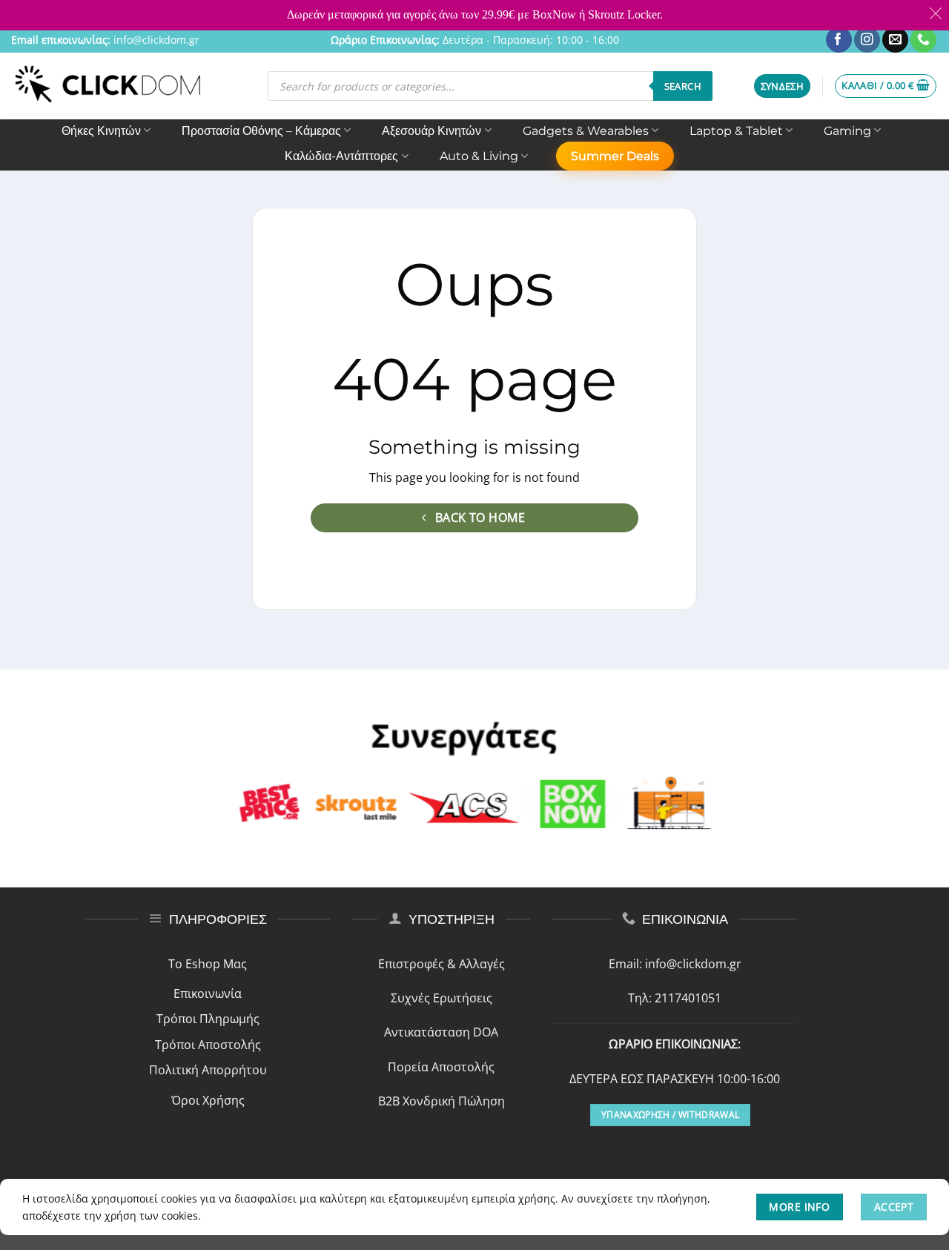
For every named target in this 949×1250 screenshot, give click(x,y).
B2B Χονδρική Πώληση (441, 1101)
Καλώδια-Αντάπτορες (341, 156)
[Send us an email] (895, 40)
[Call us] (923, 40)
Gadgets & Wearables (586, 131)
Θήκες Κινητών (101, 131)
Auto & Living (479, 156)
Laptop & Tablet (736, 131)
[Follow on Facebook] (839, 40)
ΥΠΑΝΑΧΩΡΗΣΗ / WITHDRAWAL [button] (670, 1114)
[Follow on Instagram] (867, 40)
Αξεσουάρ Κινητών (431, 131)
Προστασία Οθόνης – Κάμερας (261, 131)
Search (682, 86)
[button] (782, 86)
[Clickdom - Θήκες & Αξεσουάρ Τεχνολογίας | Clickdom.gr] (108, 86)
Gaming (847, 131)
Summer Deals (615, 156)
